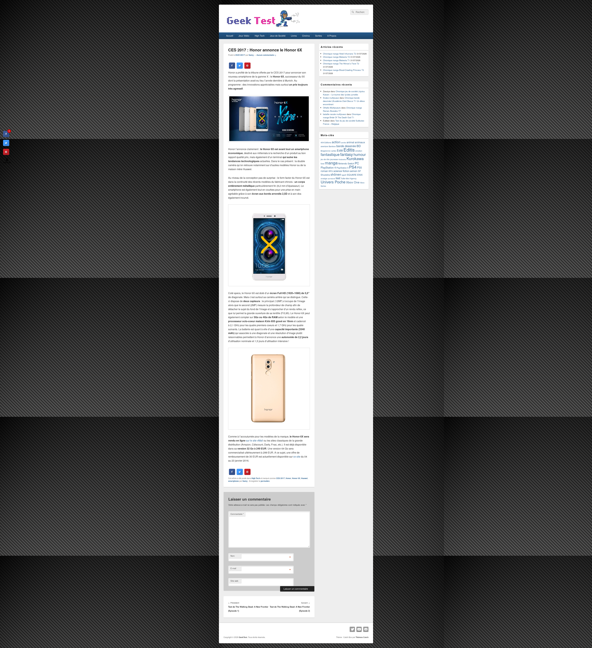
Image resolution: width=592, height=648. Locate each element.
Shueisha (325, 174)
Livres (294, 35)
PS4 (352, 167)
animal (350, 142)
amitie (343, 142)
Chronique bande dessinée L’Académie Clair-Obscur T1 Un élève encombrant (344, 101)
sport (344, 174)
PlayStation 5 (342, 167)
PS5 (359, 167)
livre (322, 163)
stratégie (324, 178)
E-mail (233, 568)
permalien (265, 481)
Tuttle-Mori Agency (348, 178)
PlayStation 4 (328, 167)
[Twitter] (352, 629)
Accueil (229, 35)
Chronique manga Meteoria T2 (336, 56)
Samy (251, 55)
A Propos (331, 35)
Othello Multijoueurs (332, 107)
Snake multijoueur (331, 97)
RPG (331, 171)
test (338, 178)
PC (357, 163)
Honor (288, 478)
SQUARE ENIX (355, 174)
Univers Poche (333, 181)
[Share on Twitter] (240, 67)
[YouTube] (359, 629)
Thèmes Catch (362, 637)
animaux (360, 142)
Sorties (318, 35)
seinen (353, 171)
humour (360, 154)
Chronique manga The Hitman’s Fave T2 (341, 63)
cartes (333, 151)
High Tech (260, 35)
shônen (336, 174)
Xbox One (353, 182)
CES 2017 (280, 478)
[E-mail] (365, 629)
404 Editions (326, 142)
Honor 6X (296, 478)
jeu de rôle (325, 159)
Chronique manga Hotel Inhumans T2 (339, 53)
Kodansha (342, 159)
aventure (324, 146)
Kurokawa (355, 158)
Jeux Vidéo (243, 35)
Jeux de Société (278, 35)
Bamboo (332, 146)
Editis (349, 149)
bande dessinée (346, 146)
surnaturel (331, 178)
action (336, 142)
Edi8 (340, 150)
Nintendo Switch (346, 163)
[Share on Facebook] (232, 67)
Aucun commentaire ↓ (266, 55)
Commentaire (237, 513)
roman (324, 171)
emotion (358, 150)
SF (359, 171)
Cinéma (306, 35)
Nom (232, 555)
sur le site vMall (254, 440)
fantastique (330, 154)
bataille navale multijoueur (334, 114)
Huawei (304, 478)
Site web (234, 580)
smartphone (233, 481)
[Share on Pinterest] (247, 67)
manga (331, 163)
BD (359, 146)
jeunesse (334, 159)
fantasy (346, 154)
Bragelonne (326, 151)
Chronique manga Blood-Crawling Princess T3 (343, 70)
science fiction (341, 171)
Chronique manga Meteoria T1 (336, 60)
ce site (296, 456)
